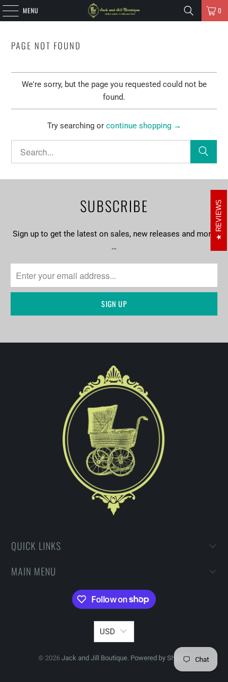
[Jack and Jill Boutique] (114, 10)
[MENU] (5, 10)
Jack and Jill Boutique (94, 658)
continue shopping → (143, 125)
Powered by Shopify (160, 658)
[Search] (189, 10)
